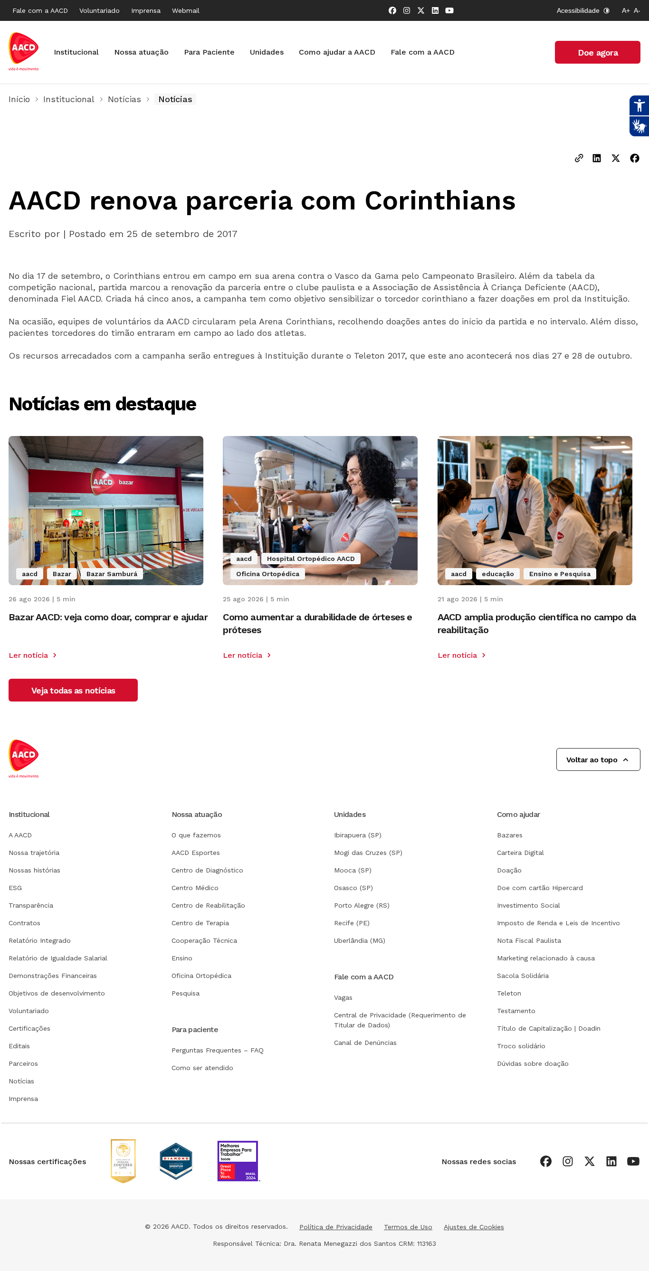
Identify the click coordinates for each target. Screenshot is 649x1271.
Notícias (124, 99)
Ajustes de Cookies (474, 1227)
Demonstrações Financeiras (53, 975)
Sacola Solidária (523, 975)
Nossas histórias (34, 870)
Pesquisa (186, 993)
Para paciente (195, 1029)
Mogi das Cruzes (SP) (368, 852)
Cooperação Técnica (204, 940)
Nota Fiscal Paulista (529, 940)
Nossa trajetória (34, 852)
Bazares (510, 835)
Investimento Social (528, 905)
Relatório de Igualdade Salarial (58, 958)
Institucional (76, 52)
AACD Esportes (196, 852)
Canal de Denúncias (365, 1042)
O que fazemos (196, 835)
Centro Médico (195, 888)
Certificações (29, 1028)
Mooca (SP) (353, 870)
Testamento (516, 1011)
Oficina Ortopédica (201, 975)
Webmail (186, 10)
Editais (19, 1046)
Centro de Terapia (200, 923)
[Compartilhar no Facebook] (634, 159)
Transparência (31, 905)
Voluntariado (99, 10)
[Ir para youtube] (449, 10)
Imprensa (146, 10)
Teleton (509, 993)
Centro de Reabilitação (208, 905)
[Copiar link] (579, 159)
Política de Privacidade (335, 1227)
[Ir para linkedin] (435, 10)
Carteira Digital (520, 852)
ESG (15, 888)
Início (19, 99)
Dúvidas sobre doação (533, 1063)
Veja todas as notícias (73, 690)
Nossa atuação (141, 52)
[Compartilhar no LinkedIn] (596, 159)
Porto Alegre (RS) (362, 905)
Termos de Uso (408, 1227)
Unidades (267, 52)
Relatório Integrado (40, 940)
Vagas (343, 997)
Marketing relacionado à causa (546, 958)
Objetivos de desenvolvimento (57, 993)
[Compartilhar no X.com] (615, 159)
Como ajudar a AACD (337, 52)
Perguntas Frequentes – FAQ (218, 1050)
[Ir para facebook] (392, 10)
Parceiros (23, 1063)
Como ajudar (518, 814)
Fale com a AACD (40, 10)
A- (637, 10)
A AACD (20, 835)
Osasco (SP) (353, 888)
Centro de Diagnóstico (207, 870)
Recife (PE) (352, 923)
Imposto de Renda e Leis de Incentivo (558, 923)
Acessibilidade (578, 10)
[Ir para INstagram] (406, 10)
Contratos (24, 923)
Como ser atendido (202, 1068)
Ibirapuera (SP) (358, 835)
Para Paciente (209, 52)
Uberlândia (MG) (359, 940)
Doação (509, 870)
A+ (626, 10)
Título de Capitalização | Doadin (549, 1028)
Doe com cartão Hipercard (540, 888)
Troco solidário (521, 1046)
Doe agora (598, 52)
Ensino (182, 958)
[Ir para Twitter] (421, 10)
